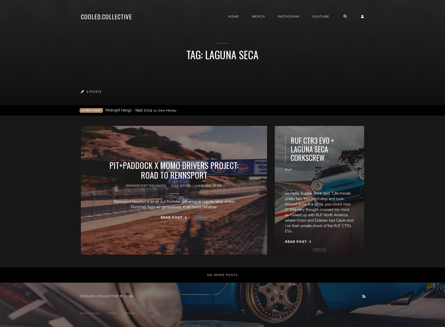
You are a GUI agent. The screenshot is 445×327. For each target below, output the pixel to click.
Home (233, 16)
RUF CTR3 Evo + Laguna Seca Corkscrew (312, 149)
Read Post (172, 217)
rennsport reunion (146, 185)
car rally (181, 185)
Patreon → (131, 313)
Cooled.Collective (106, 16)
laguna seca (209, 185)
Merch (258, 16)
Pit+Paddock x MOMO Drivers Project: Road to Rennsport (173, 170)
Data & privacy (90, 313)
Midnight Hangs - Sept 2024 (141, 110)
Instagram (288, 16)
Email (112, 313)
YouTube (320, 16)
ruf (288, 169)
